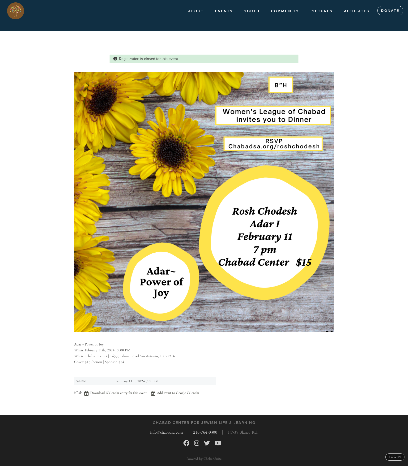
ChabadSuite (212, 459)
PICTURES (321, 11)
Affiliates (357, 11)
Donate (390, 11)
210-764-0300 (205, 432)
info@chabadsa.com (166, 432)
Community (285, 11)
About (196, 11)
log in (395, 457)
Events (224, 11)
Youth (252, 11)
